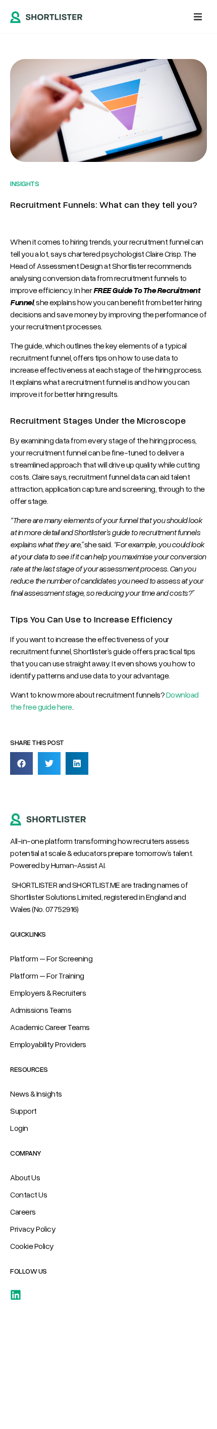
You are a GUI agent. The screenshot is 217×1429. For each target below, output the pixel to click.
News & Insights (36, 1094)
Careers (23, 1212)
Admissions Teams (40, 1010)
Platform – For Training (47, 975)
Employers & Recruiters (48, 993)
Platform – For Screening (51, 958)
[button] (198, 17)
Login (19, 1128)
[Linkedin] (15, 1294)
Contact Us (28, 1194)
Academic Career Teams (50, 1027)
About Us (25, 1177)
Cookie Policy (32, 1246)
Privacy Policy (33, 1229)
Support (23, 1111)
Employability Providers (48, 1044)
